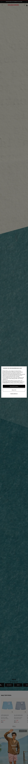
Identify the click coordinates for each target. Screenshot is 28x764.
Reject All (14, 390)
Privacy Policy (5, 381)
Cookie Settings (14, 393)
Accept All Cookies (14, 386)
